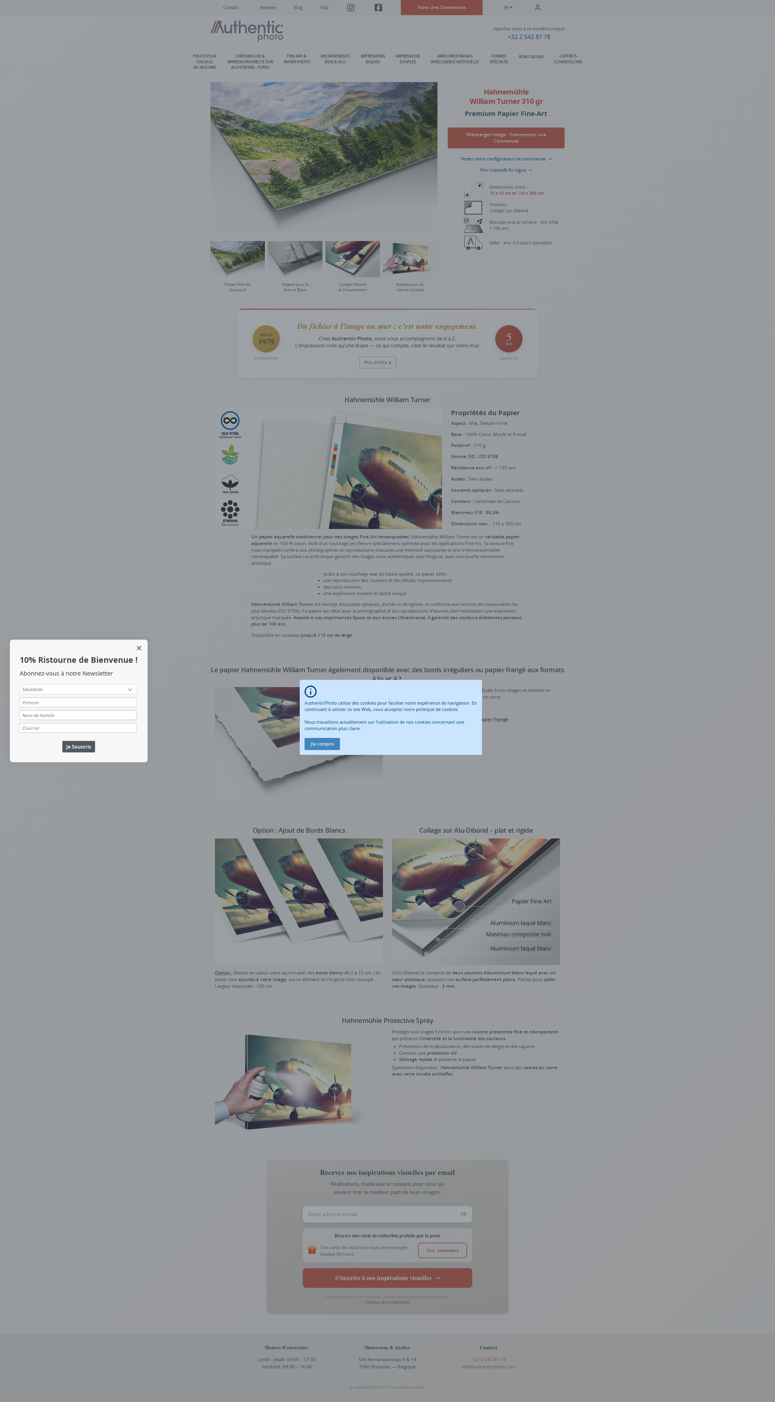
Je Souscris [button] (78, 746)
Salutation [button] (32, 689)
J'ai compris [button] (322, 744)
